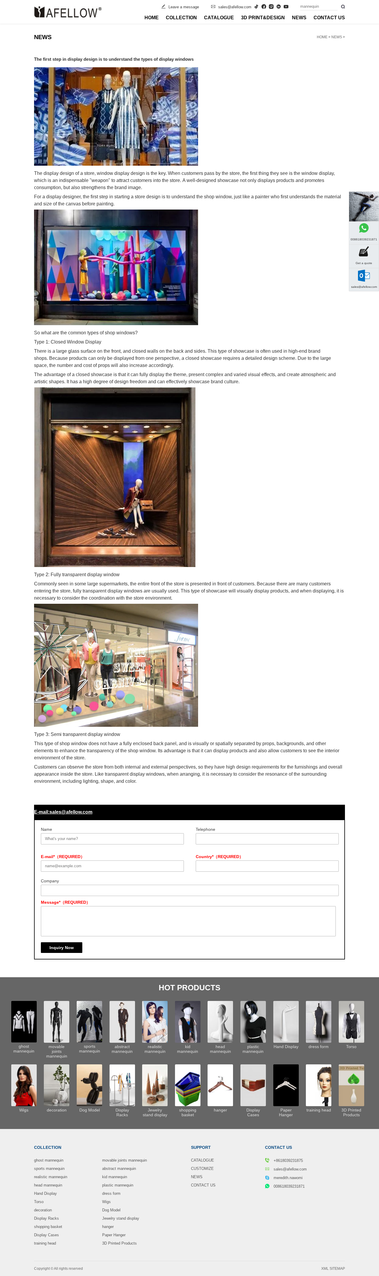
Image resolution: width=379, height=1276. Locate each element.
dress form (111, 1193)
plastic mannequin (117, 1185)
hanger (108, 1226)
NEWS (299, 17)
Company (50, 881)
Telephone (205, 829)
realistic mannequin (50, 1177)
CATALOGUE (219, 17)
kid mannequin (114, 1177)
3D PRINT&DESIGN (263, 17)
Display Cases (46, 1235)
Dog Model (111, 1210)
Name (46, 829)
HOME (151, 17)
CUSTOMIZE (202, 1168)
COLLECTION (181, 17)
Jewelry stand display (120, 1218)
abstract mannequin (119, 1168)
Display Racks (46, 1218)
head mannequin (48, 1185)
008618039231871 (289, 1186)
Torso (39, 1202)
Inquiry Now (61, 947)
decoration (43, 1210)
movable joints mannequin (124, 1160)
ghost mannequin (48, 1160)
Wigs (106, 1202)
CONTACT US (329, 17)
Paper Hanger (114, 1235)
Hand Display (45, 1193)
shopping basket (48, 1226)
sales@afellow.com (234, 7)
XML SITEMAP (333, 1269)
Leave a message (183, 7)
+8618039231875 (287, 1160)
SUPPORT (201, 1147)
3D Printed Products (119, 1243)
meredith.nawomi (288, 1178)
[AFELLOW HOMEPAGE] (68, 12)
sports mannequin (49, 1168)
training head (45, 1243)
